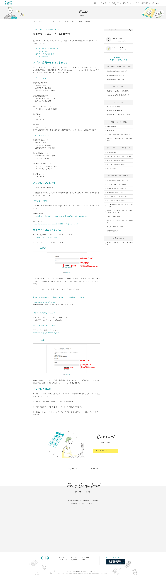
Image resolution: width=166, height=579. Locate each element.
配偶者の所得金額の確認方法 (115, 75)
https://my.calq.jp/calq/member (44, 302)
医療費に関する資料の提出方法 (116, 188)
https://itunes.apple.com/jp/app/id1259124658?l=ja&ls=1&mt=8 (55, 224)
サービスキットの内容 (113, 107)
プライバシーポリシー (93, 571)
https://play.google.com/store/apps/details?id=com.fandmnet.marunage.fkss (60, 216)
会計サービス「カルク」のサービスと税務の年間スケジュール (120, 212)
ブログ (135, 3)
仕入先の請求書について (114, 169)
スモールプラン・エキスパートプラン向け (58, 21)
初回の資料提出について (114, 126)
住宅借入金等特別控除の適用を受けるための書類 (120, 206)
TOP (34, 21)
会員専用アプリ (73, 468)
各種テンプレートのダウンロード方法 (118, 115)
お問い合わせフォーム (103, 451)
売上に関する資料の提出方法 (115, 160)
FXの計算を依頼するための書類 (116, 184)
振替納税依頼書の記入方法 (115, 227)
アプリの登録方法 (41, 56)
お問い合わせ (155, 3)
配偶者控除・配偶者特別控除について (118, 180)
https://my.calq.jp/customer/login (45, 237)
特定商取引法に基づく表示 (79, 571)
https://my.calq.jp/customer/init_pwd (46, 333)
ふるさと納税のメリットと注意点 (117, 196)
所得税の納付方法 (112, 231)
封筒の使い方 (111, 131)
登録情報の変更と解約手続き (115, 79)
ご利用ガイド (115, 3)
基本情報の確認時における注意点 (117, 71)
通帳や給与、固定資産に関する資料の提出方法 (120, 140)
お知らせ (95, 3)
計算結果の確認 (111, 152)
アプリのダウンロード (43, 51)
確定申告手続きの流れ (113, 217)
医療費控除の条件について (115, 192)
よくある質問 (144, 3)
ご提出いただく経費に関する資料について (120, 135)
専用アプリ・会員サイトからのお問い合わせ (120, 244)
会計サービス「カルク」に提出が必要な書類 (120, 222)
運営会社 (69, 571)
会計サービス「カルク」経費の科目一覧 (119, 156)
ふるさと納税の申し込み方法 (115, 200)
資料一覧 (81, 540)
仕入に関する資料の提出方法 (115, 164)
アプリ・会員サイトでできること (46, 48)
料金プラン (104, 3)
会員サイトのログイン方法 (44, 54)
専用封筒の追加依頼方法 (114, 111)
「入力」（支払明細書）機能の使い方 (118, 95)
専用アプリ (126, 3)
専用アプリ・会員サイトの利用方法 (118, 91)
